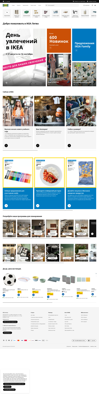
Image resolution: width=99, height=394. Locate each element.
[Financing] (15, 340)
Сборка (32, 330)
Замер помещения (34, 328)
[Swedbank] (29, 340)
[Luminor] (32, 340)
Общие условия (51, 326)
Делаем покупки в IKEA (52, 323)
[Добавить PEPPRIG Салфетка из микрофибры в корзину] (78, 296)
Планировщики (51, 319)
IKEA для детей (68, 317)
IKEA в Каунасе (84, 317)
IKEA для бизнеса (68, 323)
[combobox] (61, 5)
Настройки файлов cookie (9, 389)
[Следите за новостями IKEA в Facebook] (4, 340)
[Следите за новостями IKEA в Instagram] (6, 340)
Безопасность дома (69, 319)
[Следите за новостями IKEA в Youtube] (9, 340)
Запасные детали (51, 330)
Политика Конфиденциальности (84, 346)
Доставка (33, 315)
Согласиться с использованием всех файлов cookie (14, 383)
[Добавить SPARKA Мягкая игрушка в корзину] (4, 295)
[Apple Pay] (43, 340)
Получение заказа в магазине (36, 317)
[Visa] (22, 340)
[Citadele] (25, 340)
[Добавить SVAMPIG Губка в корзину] (63, 294)
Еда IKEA (66, 321)
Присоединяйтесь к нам (69, 330)
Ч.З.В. (49, 317)
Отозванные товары (52, 321)
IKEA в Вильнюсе (84, 315)
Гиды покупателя (51, 328)
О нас (66, 315)
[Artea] (39, 340)
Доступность (69, 346)
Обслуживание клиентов (53, 315)
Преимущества (6, 319)
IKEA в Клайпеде (84, 319)
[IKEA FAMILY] (84, 45)
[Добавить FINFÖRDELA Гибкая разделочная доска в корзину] (48, 297)
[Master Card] (18, 340)
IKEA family (67, 326)
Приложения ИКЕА (68, 328)
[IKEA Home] (5, 5)
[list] (49, 13)
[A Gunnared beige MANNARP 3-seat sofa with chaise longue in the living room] (81, 228)
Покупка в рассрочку (35, 319)
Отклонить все (7, 386)
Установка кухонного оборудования (38, 323)
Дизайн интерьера (34, 326)
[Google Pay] (46, 340)
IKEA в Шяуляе (84, 321)
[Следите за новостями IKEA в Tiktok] (12, 340)
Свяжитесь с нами (93, 346)
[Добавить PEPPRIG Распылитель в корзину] (92, 294)
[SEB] (36, 340)
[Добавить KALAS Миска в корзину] (33, 295)
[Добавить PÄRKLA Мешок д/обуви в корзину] (19, 295)
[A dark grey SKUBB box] (23, 253)
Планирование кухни (35, 321)
